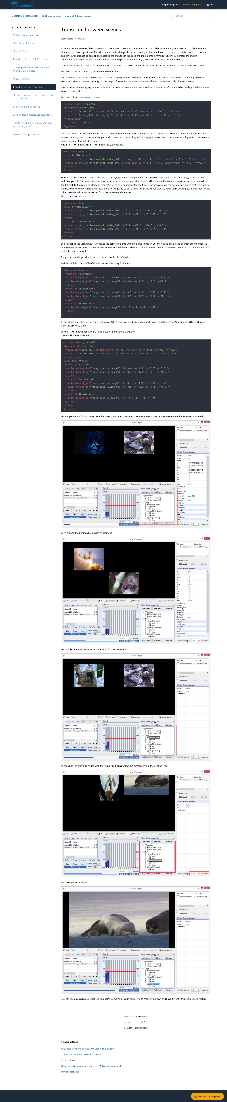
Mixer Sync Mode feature (26, 42)
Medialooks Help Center (24, 15)
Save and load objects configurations (32, 114)
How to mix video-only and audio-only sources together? (32, 124)
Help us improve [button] (170, 4)
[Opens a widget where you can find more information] (207, 1096)
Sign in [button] (209, 4)
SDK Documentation (51, 16)
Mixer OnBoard (21, 51)
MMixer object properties (26, 134)
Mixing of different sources (78, 16)
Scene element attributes (26, 106)
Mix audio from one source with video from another (33, 97)
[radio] (128, 1022)
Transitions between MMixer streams (32, 59)
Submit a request (192, 4)
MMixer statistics (21, 78)
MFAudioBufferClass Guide (27, 34)
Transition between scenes (27, 86)
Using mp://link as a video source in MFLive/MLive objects (31, 69)
